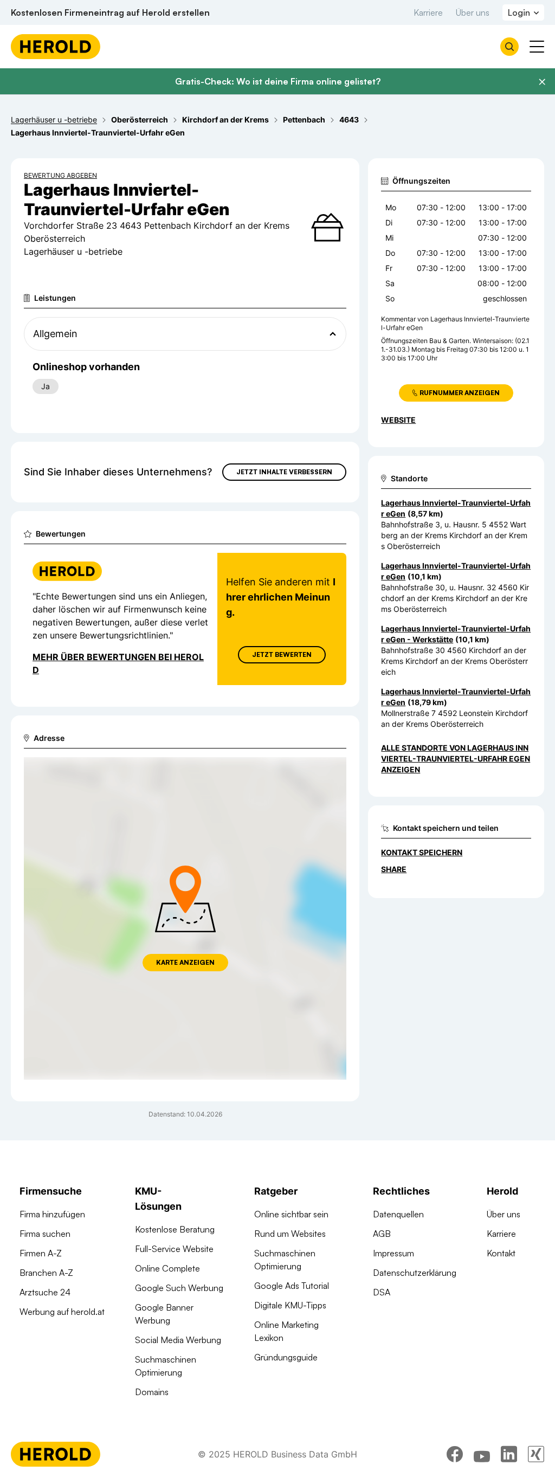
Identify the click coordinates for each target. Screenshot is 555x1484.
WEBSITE (398, 419)
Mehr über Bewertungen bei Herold (118, 663)
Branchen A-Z (46, 1272)
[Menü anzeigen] (537, 47)
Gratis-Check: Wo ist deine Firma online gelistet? (277, 81)
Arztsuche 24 (45, 1292)
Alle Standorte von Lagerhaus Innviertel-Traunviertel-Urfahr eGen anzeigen (455, 758)
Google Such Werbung (179, 1287)
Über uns (472, 12)
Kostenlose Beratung (175, 1229)
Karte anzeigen (185, 962)
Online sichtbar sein (291, 1214)
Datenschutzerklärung (414, 1272)
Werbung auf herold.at (62, 1311)
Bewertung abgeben (60, 175)
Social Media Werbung (178, 1339)
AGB (382, 1233)
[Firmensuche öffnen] (509, 46)
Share (393, 869)
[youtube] (482, 1454)
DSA (381, 1292)
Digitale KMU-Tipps (290, 1305)
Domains (152, 1391)
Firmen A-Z (41, 1253)
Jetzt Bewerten (282, 654)
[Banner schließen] (541, 81)
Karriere (428, 12)
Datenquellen (398, 1214)
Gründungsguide (286, 1357)
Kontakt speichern (421, 852)
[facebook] (455, 1454)
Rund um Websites (290, 1233)
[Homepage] (55, 46)
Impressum (393, 1253)
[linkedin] (509, 1454)
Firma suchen (45, 1233)
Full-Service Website (174, 1248)
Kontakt (501, 1253)
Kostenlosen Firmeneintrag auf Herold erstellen (110, 12)
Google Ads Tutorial (291, 1285)
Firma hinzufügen (52, 1214)
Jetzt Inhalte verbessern (284, 472)
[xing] (536, 1454)
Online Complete (167, 1268)
